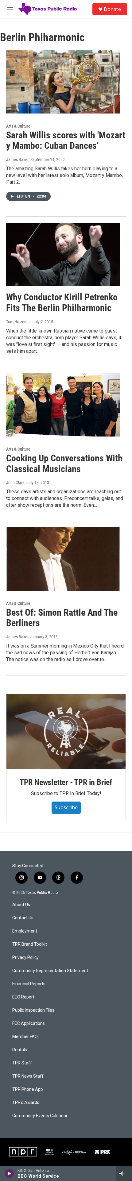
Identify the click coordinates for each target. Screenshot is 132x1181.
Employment (24, 931)
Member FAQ (25, 1036)
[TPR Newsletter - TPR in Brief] (66, 731)
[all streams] (124, 1173)
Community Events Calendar (40, 1116)
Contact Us (22, 918)
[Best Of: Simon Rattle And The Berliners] (63, 558)
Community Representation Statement (50, 970)
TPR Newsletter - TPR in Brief (66, 782)
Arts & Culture (18, 126)
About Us (21, 904)
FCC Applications (28, 1023)
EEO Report (23, 997)
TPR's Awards (25, 1102)
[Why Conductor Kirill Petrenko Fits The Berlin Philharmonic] (63, 254)
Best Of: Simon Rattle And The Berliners (62, 618)
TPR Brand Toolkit (29, 944)
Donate (112, 9)
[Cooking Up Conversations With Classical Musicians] (63, 405)
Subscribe (66, 807)
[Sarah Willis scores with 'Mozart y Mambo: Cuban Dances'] (63, 81)
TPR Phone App (27, 1089)
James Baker (17, 159)
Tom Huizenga (18, 321)
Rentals (19, 1050)
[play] (9, 1173)
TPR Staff (22, 1063)
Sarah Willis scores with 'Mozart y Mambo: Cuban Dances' (65, 140)
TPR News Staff (28, 1076)
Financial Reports (28, 984)
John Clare (15, 482)
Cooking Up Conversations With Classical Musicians (64, 463)
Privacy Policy (25, 957)
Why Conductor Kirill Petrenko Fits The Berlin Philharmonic (62, 302)
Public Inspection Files (33, 1010)
